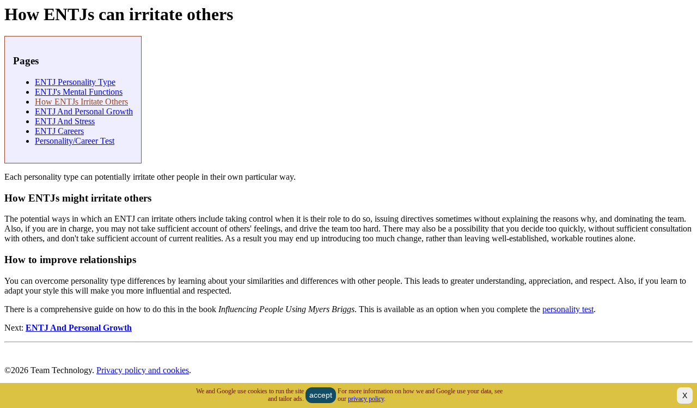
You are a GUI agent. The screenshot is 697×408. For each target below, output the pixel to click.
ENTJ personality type (75, 82)
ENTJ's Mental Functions (79, 91)
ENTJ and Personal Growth (84, 111)
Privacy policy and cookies (142, 370)
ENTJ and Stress (65, 121)
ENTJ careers (59, 131)
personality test (568, 309)
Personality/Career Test (74, 140)
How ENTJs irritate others (81, 101)
